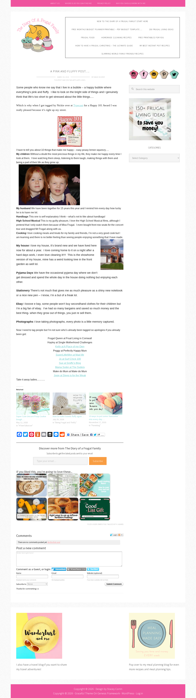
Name (18, 573)
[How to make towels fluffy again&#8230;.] (69, 404)
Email (54, 573)
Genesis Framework (109, 693)
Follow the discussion (120, 534)
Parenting (102, 524)
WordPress (128, 693)
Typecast (78, 105)
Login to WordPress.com (76, 569)
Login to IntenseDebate (59, 569)
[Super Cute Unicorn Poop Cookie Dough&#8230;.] (33, 404)
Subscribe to (21, 584)
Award (120, 524)
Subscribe (98, 461)
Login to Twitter (93, 569)
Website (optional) (94, 573)
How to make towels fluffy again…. (68, 416)
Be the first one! (54, 542)
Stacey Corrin (114, 689)
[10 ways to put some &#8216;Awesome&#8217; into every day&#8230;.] (105, 404)
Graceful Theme (84, 693)
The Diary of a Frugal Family (38, 34)
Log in (139, 693)
